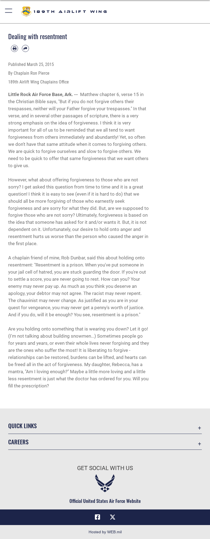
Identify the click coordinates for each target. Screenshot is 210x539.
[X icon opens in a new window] (113, 517)
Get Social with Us (105, 468)
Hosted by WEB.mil (105, 532)
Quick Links (22, 425)
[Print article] (14, 48)
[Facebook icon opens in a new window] (97, 517)
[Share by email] (25, 48)
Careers (18, 441)
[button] (9, 11)
